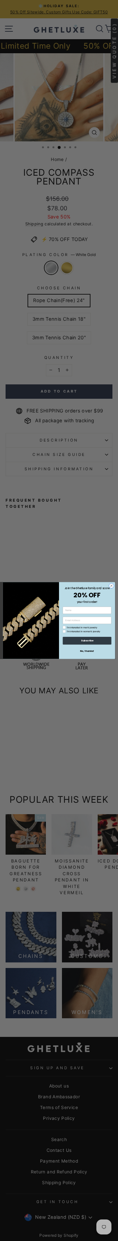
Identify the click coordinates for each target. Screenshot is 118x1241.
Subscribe (87, 640)
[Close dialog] (111, 585)
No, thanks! (87, 651)
